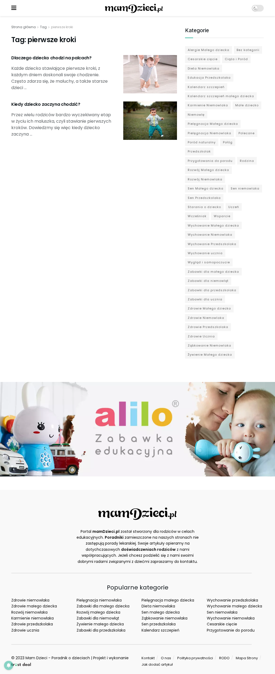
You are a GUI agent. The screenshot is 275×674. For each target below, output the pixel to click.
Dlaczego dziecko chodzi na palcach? (51, 58)
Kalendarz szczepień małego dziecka (221, 96)
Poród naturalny (202, 142)
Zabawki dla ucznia (205, 299)
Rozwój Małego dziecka (208, 170)
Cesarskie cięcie (203, 59)
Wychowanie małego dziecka (234, 606)
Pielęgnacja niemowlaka (99, 600)
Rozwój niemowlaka (29, 612)
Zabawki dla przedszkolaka (212, 290)
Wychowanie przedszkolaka (232, 600)
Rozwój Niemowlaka (205, 179)
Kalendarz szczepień (206, 87)
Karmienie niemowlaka (32, 618)
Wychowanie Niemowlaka (210, 234)
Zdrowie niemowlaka (30, 600)
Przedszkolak (199, 151)
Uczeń (233, 207)
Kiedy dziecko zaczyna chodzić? (45, 104)
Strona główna (23, 27)
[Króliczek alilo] (137, 429)
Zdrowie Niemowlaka (206, 318)
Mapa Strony (247, 658)
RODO (224, 658)
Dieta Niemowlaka (203, 68)
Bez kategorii (248, 50)
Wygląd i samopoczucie (209, 262)
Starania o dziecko (204, 207)
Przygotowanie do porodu (231, 630)
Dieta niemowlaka (158, 606)
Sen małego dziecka (161, 612)
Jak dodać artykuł (157, 664)
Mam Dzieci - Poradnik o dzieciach (58, 658)
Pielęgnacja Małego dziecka (213, 124)
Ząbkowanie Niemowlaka (209, 345)
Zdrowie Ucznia (201, 336)
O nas (166, 658)
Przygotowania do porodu (210, 161)
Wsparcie (222, 216)
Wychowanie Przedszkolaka (212, 244)
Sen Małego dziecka (205, 188)
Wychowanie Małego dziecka (213, 225)
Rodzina (247, 161)
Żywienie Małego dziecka (210, 354)
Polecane (246, 133)
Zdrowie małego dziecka (34, 606)
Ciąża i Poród (236, 59)
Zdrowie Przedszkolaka (208, 327)
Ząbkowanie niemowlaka (164, 618)
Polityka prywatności (195, 658)
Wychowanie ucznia (205, 253)
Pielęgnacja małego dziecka (168, 600)
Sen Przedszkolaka (204, 198)
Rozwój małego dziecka (98, 612)
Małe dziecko (247, 105)
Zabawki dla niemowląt (208, 281)
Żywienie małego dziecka (100, 624)
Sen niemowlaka (245, 188)
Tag (43, 27)
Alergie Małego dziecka (208, 50)
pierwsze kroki (62, 27)
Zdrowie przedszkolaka (32, 624)
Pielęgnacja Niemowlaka (209, 133)
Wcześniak (197, 216)
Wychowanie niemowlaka (231, 618)
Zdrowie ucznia (25, 630)
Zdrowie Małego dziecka (209, 308)
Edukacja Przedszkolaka (209, 77)
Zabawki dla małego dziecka (213, 271)
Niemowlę (196, 114)
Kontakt (148, 658)
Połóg (228, 142)
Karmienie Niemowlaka (208, 105)
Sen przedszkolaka (159, 624)
